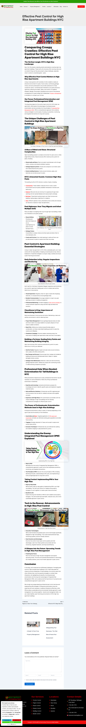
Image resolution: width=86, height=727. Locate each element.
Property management (55, 93)
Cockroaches (29, 185)
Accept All (11, 722)
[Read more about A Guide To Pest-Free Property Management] (33, 624)
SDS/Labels (56, 6)
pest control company (54, 302)
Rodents (28, 192)
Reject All (17, 720)
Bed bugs (28, 196)
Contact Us (65, 6)
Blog (61, 6)
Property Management (35, 6)
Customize (7, 720)
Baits (35, 416)
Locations (49, 6)
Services (25, 6)
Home (21, 6)
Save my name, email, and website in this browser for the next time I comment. (41, 679)
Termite (44, 6)
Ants (27, 200)
